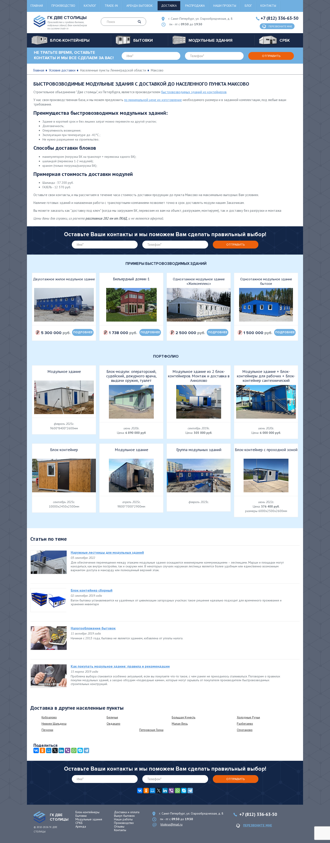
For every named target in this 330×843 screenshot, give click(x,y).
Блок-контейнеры (87, 812)
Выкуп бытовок (124, 815)
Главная (37, 6)
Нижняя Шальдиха (54, 724)
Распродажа (195, 6)
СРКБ (79, 823)
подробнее (83, 332)
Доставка (169, 6)
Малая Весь (180, 724)
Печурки (47, 730)
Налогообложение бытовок (93, 628)
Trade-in (111, 6)
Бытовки (81, 815)
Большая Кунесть (183, 717)
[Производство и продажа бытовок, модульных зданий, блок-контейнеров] (39, 817)
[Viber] (67, 750)
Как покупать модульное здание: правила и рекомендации (120, 666)
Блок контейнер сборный (91, 590)
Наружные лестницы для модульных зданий (107, 552)
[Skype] (80, 750)
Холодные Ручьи (248, 717)
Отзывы (119, 826)
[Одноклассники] (42, 750)
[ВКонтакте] (36, 750)
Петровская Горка (151, 730)
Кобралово (49, 717)
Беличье (112, 717)
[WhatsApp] (74, 750)
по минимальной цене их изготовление (153, 100)
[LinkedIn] (61, 750)
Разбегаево (245, 724)
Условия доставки (62, 70)
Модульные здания (88, 819)
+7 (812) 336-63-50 (279, 18)
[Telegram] (86, 750)
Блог (248, 6)
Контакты (268, 6)
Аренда (80, 826)
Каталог (90, 6)
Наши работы (123, 819)
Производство (63, 6)
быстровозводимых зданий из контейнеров (194, 92)
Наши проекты (224, 6)
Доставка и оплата (126, 812)
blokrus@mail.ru (172, 824)
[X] (55, 750)
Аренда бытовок (139, 6)
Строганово (245, 730)
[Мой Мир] (48, 750)
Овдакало (113, 724)
